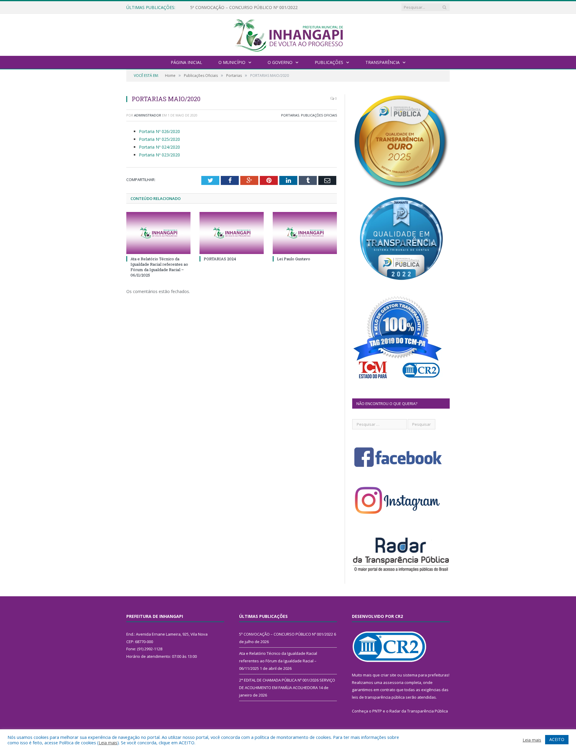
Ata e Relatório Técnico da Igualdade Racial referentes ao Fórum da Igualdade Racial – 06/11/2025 (259, 7)
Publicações (329, 62)
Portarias (290, 115)
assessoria (393, 682)
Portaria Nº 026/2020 (159, 131)
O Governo (280, 62)
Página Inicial (186, 62)
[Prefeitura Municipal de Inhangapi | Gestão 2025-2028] (288, 34)
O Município (231, 62)
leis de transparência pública (378, 697)
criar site (388, 675)
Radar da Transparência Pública (418, 711)
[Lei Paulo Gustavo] (305, 233)
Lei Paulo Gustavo (293, 259)
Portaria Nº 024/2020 (159, 147)
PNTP (377, 711)
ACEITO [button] (556, 739)
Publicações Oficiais (319, 115)
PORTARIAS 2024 (220, 259)
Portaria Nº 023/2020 (159, 155)
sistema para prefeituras (425, 675)
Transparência (382, 62)
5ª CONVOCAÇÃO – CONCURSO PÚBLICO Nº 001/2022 (286, 634)
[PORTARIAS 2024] (232, 233)
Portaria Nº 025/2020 (159, 139)
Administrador (147, 115)
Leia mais (108, 742)
